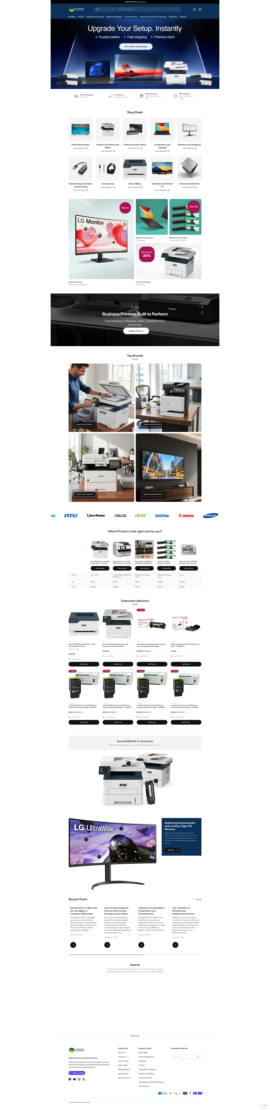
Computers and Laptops (95, 17)
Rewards (183, 17)
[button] (200, 9)
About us (121, 1052)
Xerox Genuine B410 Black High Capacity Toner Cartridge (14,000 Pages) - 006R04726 (151, 645)
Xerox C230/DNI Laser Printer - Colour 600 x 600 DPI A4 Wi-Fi (82, 645)
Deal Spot (72, 17)
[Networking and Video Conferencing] (80, 168)
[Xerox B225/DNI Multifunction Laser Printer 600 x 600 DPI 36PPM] (118, 624)
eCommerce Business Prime (81, 1102)
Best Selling (135, 183)
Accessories (107, 183)
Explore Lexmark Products (152, 424)
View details (100, 568)
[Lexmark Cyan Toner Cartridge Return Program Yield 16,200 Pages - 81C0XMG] (152, 685)
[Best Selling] (135, 168)
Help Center (173, 17)
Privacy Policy (123, 1061)
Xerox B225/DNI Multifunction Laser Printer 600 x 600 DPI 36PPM (115, 645)
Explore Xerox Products (84, 424)
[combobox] (137, 9)
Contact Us (122, 1057)
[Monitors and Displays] (189, 129)
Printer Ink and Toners (135, 144)
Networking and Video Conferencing (153, 17)
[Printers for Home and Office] (107, 129)
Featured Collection (189, 183)
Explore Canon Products (84, 494)
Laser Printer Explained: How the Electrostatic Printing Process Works (116, 911)
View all (135, 359)
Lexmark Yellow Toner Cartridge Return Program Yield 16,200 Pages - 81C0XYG (83, 706)
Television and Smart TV (162, 185)
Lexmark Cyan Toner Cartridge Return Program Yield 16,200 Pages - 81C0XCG (184, 706)
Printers (81, 17)
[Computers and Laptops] (162, 129)
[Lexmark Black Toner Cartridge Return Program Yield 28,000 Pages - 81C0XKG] (118, 685)
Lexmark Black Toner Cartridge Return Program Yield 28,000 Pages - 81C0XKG (117, 706)
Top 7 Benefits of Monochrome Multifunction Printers (183, 911)
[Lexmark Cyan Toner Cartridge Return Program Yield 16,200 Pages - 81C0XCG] (186, 685)
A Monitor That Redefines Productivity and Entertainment (151, 911)
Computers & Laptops (147, 1069)
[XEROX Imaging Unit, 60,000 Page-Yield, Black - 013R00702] (186, 624)
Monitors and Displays (114, 17)
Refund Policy (123, 1074)
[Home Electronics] (80, 129)
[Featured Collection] (189, 168)
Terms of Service (124, 1078)
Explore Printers (136, 331)
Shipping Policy (124, 1069)
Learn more (142, 2)
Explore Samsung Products (152, 494)
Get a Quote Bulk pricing (136, 46)
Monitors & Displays (146, 1074)
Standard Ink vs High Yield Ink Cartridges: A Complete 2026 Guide (83, 911)
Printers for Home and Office (108, 146)
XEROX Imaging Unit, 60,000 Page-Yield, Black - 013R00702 (185, 645)
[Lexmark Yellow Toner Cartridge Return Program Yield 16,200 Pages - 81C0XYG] (84, 685)
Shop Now (171, 850)
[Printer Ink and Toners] (135, 129)
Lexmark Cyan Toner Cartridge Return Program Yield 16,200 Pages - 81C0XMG (151, 706)
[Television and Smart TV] (162, 168)
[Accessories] (107, 168)
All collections (144, 1086)
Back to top (135, 1036)
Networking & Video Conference (151, 1082)
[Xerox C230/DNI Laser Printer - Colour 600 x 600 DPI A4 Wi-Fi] (84, 624)
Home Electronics (131, 17)
